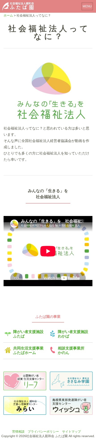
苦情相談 (18, 431)
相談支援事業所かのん (71, 350)
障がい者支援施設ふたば (28, 334)
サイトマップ (71, 431)
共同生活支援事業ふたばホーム (28, 350)
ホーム (8, 15)
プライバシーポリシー (43, 431)
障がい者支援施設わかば (73, 334)
